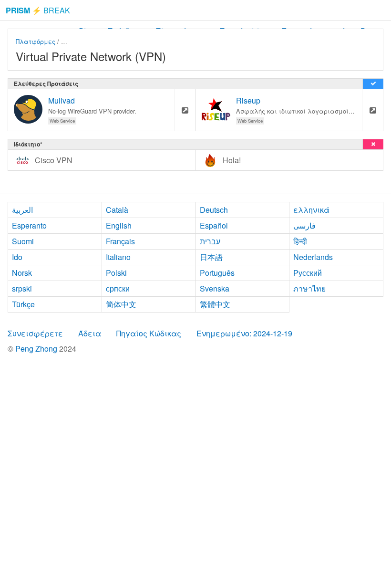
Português (217, 272)
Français (120, 241)
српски (118, 288)
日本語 (211, 256)
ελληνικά (311, 209)
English (119, 225)
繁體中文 (215, 304)
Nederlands (313, 256)
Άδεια (89, 333)
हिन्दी (300, 241)
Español (214, 225)
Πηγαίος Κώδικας (148, 333)
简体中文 (121, 304)
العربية (22, 209)
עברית (210, 241)
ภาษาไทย (309, 288)
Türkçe (23, 304)
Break (38, 10)
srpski (22, 288)
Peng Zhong (37, 348)
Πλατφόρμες (35, 41)
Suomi (23, 241)
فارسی (304, 225)
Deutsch (214, 209)
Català (117, 209)
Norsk (22, 272)
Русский (307, 272)
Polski (116, 272)
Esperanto (29, 225)
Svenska (214, 288)
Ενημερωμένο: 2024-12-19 (244, 333)
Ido (17, 256)
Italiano (118, 256)
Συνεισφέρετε (35, 333)
